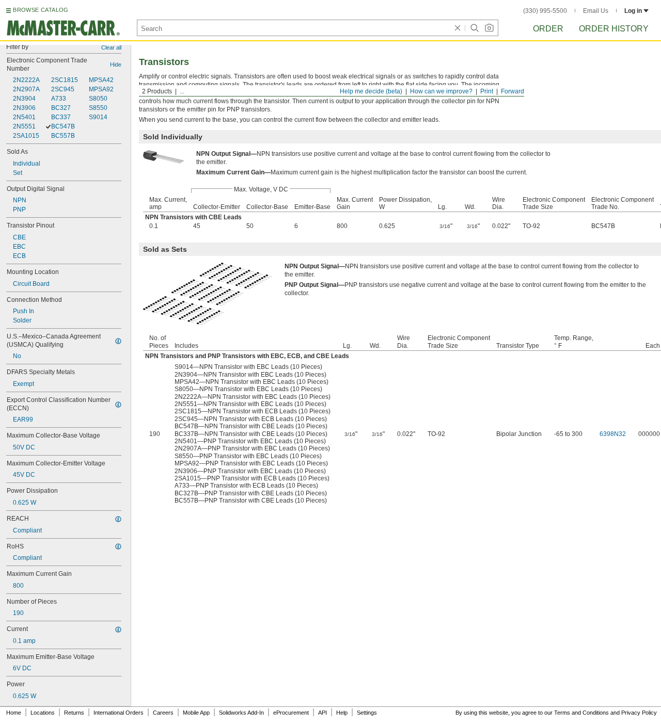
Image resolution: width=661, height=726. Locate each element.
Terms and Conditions (581, 712)
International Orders (118, 712)
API (322, 712)
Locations (42, 712)
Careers (163, 712)
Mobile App (196, 712)
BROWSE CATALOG (40, 10)
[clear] (457, 28)
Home (13, 712)
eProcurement (291, 712)
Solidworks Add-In (241, 712)
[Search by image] (489, 28)
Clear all (111, 47)
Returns (74, 712)
